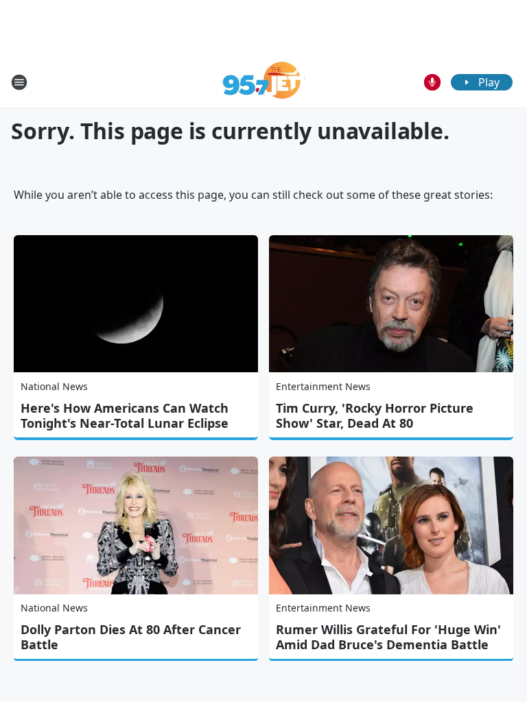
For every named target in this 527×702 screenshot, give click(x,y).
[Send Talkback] (432, 82)
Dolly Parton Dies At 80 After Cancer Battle (131, 637)
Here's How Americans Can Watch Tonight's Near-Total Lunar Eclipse (125, 415)
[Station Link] (264, 82)
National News (54, 386)
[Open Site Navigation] (19, 82)
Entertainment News (323, 386)
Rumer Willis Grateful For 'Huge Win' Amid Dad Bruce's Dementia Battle (388, 637)
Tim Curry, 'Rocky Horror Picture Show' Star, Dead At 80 (374, 415)
